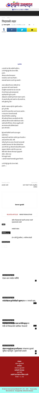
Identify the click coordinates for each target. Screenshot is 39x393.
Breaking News (5, 242)
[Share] (12, 30)
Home (3, 18)
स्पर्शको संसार (15, 229)
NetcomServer (10, 391)
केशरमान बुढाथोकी (7, 24)
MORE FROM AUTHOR (26, 214)
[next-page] (6, 246)
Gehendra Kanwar (28, 391)
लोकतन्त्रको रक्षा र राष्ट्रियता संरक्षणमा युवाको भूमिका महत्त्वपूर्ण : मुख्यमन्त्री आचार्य (18, 349)
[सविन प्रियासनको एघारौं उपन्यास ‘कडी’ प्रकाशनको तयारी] (6, 222)
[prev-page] (3, 246)
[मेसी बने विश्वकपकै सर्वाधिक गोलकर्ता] (19, 315)
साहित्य (8, 18)
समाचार (3, 224)
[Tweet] (22, 30)
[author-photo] (19, 198)
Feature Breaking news (5, 233)
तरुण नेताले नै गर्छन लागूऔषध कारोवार (30, 186)
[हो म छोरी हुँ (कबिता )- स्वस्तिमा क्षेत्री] (6, 240)
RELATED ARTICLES (12, 214)
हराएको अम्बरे (5, 185)
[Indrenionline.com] (19, 4)
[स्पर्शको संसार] (6, 231)
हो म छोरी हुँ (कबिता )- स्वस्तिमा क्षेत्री (22, 237)
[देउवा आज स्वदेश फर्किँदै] (19, 267)
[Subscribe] (32, 30)
